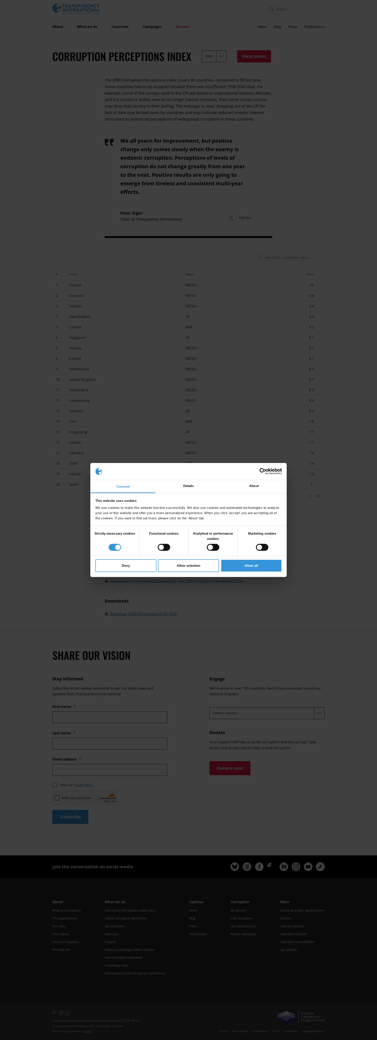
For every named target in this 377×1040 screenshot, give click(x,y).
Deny (126, 565)
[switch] (164, 547)
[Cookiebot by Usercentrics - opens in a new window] (263, 471)
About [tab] (254, 486)
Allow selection (188, 565)
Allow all (251, 565)
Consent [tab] (123, 486)
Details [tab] (188, 486)
